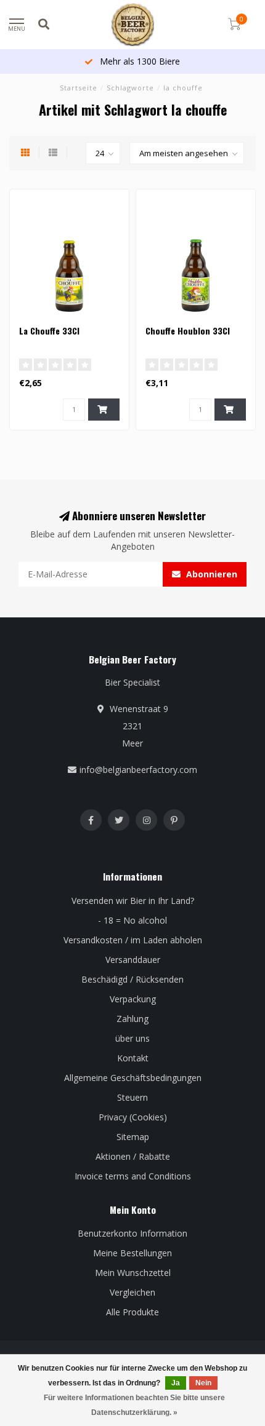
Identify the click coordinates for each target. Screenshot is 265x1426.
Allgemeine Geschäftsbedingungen (133, 1077)
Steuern (132, 1097)
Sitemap (132, 1137)
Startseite (78, 87)
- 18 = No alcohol (132, 920)
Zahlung (132, 1018)
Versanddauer (132, 959)
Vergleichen (132, 1292)
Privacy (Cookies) (133, 1117)
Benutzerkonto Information (132, 1233)
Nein (203, 1383)
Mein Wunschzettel (133, 1272)
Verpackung (133, 999)
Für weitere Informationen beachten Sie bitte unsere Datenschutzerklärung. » (134, 1405)
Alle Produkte (132, 1312)
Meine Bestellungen (132, 1253)
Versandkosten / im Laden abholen (132, 940)
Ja (175, 1383)
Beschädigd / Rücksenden (132, 979)
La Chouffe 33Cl (49, 330)
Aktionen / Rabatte (133, 1156)
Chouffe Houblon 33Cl (187, 330)
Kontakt (133, 1058)
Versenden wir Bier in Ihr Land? (132, 900)
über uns (132, 1038)
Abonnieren (210, 574)
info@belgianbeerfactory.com (138, 769)
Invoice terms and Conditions (133, 1176)
